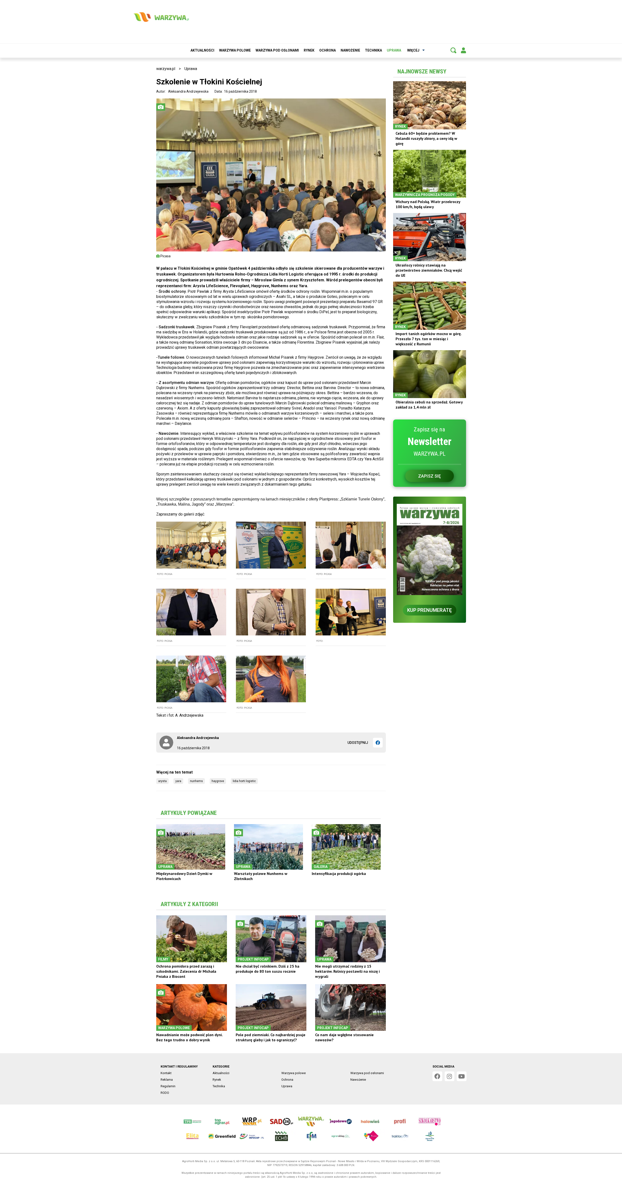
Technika (373, 50)
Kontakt (166, 1073)
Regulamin (168, 1086)
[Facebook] (378, 743)
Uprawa (394, 50)
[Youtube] (461, 1076)
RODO (165, 1093)
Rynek (309, 50)
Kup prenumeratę (429, 610)
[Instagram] (449, 1076)
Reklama (167, 1079)
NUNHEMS (196, 781)
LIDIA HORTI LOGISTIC (244, 781)
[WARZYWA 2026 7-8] (429, 549)
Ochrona (327, 50)
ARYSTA (162, 781)
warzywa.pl (165, 68)
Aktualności (202, 50)
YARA (178, 781)
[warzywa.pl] (161, 17)
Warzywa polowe (235, 50)
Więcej (413, 50)
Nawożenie (350, 50)
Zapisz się (429, 476)
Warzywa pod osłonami (277, 50)
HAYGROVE (218, 781)
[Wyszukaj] (453, 50)
